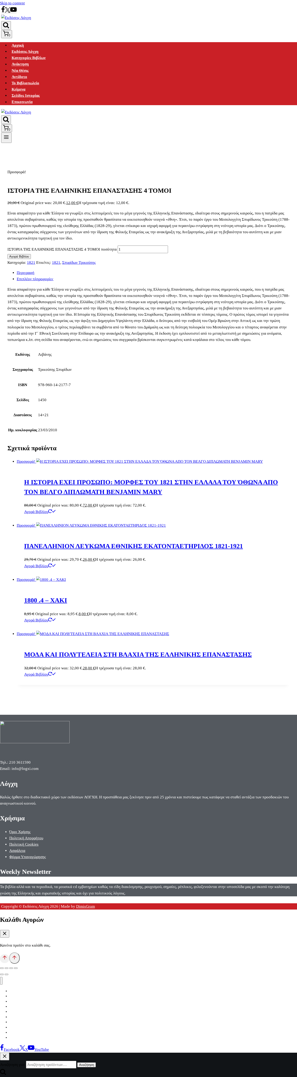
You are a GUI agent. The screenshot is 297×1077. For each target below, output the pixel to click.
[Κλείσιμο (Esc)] (16, 968)
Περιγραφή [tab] (25, 273)
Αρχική (18, 45)
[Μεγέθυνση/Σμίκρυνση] (2, 968)
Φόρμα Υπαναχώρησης (27, 857)
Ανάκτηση (20, 64)
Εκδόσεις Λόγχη (25, 51)
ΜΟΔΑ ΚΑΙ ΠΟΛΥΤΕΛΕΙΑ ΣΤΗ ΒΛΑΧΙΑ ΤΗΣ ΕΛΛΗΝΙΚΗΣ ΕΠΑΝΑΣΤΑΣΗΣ (138, 654)
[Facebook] (3, 11)
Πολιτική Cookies (24, 844)
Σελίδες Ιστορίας (26, 95)
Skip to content (12, 3)
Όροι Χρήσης (20, 832)
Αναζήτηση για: (12, 1064)
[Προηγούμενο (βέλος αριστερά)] (2, 974)
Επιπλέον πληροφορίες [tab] (35, 279)
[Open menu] (6, 137)
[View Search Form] (6, 25)
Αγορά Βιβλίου (19, 256)
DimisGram (85, 906)
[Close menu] (1, 981)
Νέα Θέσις (20, 70)
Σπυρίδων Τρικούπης (79, 262)
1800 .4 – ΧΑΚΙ (45, 600)
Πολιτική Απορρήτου (26, 838)
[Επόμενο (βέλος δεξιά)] (6, 974)
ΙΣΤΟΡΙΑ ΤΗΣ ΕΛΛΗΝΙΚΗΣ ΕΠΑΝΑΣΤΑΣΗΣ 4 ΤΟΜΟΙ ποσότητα (62, 249)
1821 (31, 262)
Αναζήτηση (86, 1065)
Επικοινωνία (22, 102)
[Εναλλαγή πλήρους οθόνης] (6, 968)
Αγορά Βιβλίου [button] (36, 512)
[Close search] (4, 1056)
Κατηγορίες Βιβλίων (29, 58)
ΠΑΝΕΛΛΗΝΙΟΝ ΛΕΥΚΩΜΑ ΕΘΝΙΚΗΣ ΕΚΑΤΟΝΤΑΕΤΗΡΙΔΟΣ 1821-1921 (133, 546)
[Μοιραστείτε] (11, 968)
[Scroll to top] (4, 958)
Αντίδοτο (19, 77)
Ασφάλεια (17, 850)
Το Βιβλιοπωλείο (25, 83)
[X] (7, 11)
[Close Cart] (4, 934)
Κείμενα (18, 89)
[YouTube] (13, 11)
